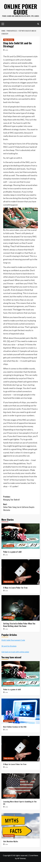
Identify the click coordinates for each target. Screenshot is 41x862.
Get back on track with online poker (15, 652)
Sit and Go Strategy (9, 646)
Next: (18, 507)
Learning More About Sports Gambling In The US (20, 802)
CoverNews (33, 855)
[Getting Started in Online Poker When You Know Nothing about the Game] (20, 607)
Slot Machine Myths (10, 841)
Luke (6, 50)
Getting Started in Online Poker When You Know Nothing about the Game (19, 624)
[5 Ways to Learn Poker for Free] (20, 572)
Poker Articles (8, 40)
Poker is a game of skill (12, 551)
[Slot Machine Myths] (20, 826)
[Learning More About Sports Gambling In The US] (20, 786)
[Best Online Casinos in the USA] (20, 711)
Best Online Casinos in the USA (14, 726)
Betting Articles (9, 796)
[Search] (38, 24)
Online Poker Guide (20, 9)
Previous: (11, 498)
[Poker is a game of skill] (20, 536)
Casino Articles (9, 721)
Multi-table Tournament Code (13, 640)
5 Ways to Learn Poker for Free (15, 587)
